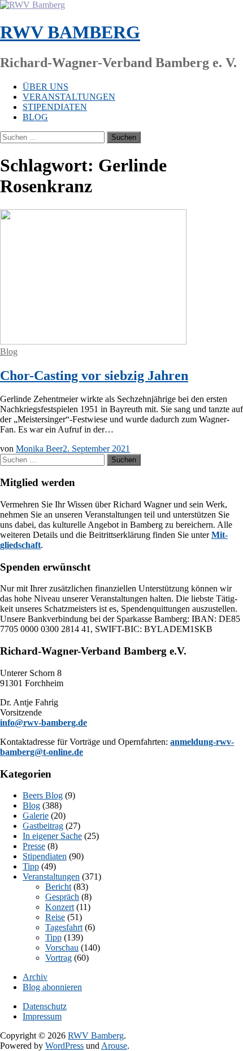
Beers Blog (43, 795)
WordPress (64, 1045)
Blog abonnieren (52, 987)
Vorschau (62, 947)
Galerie (36, 815)
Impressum (42, 1016)
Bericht (58, 886)
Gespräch (62, 897)
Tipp (31, 866)
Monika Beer (39, 448)
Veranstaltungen (69, 96)
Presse (34, 846)
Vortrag (58, 957)
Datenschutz (45, 1006)
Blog (35, 117)
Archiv (35, 977)
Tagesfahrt (64, 927)
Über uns (45, 86)
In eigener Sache (52, 836)
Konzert (59, 907)
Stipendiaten (55, 107)
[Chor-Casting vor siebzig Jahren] (93, 341)
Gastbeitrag (43, 826)
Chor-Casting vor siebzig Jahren (94, 375)
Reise (55, 917)
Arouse (114, 1045)
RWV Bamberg (70, 32)
